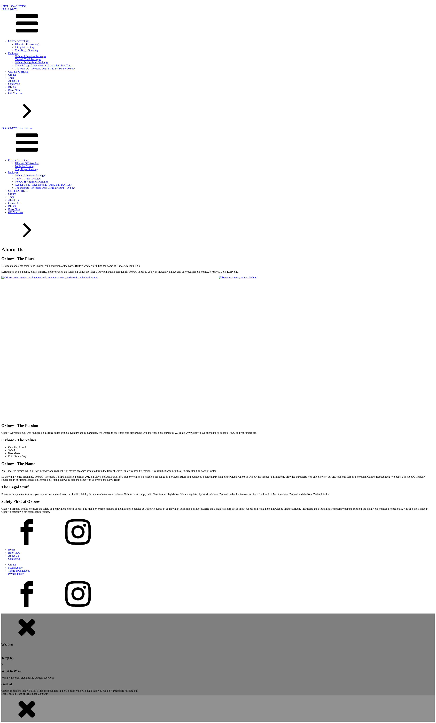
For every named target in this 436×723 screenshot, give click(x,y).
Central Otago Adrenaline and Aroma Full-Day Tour (43, 65)
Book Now (14, 90)
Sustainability (15, 567)
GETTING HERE (18, 71)
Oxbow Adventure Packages (30, 56)
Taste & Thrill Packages (28, 59)
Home (11, 549)
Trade (11, 77)
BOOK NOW (9, 8)
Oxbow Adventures (18, 41)
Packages (13, 53)
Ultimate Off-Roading (27, 44)
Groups (12, 74)
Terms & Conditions (19, 570)
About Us (13, 80)
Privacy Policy (16, 573)
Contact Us (14, 83)
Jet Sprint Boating (24, 47)
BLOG (12, 86)
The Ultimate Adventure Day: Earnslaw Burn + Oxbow (45, 68)
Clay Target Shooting (26, 50)
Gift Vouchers (15, 93)
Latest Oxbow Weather (13, 5)
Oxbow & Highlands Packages (31, 62)
